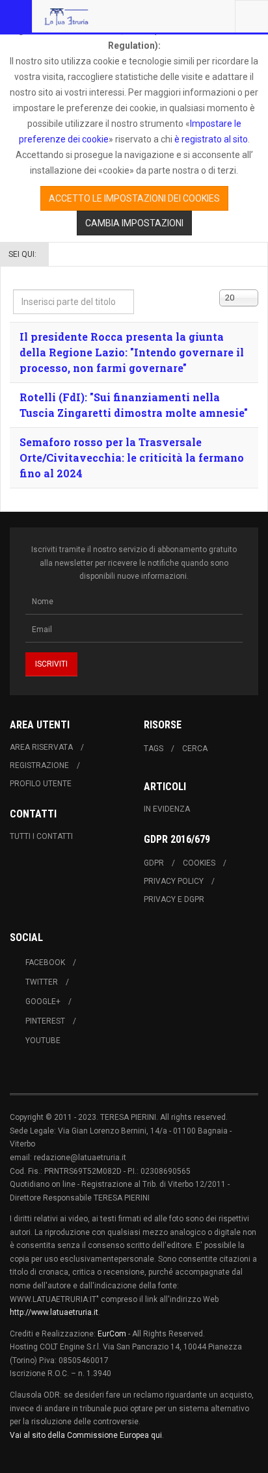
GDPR (154, 863)
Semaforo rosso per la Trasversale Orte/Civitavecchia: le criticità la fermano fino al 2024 (132, 457)
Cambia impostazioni (134, 223)
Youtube (42, 1040)
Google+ (42, 1001)
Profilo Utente (41, 783)
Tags (153, 748)
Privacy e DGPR (174, 899)
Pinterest (45, 1021)
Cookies (199, 863)
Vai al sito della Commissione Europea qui (86, 1435)
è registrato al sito (210, 139)
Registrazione (39, 765)
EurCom (112, 1333)
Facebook (45, 962)
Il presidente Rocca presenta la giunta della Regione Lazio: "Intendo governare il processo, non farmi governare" (132, 352)
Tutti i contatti (41, 836)
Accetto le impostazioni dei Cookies (134, 198)
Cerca (195, 748)
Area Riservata (41, 747)
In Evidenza (167, 809)
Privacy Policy (174, 881)
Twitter (41, 982)
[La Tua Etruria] (66, 16)
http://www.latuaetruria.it (54, 1312)
